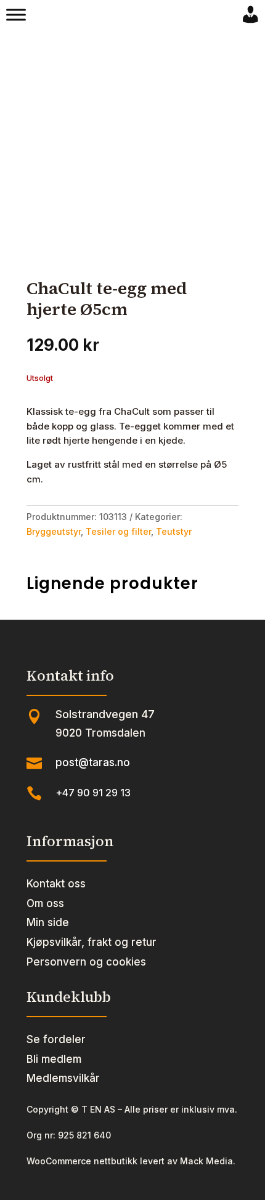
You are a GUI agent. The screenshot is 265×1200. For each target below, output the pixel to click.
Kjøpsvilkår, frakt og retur (91, 942)
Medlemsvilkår (63, 1078)
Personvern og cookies (86, 962)
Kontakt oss (56, 884)
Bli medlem (53, 1059)
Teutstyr (174, 531)
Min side (47, 922)
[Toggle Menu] (16, 15)
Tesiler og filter (118, 531)
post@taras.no (92, 762)
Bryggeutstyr (53, 531)
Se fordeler (56, 1039)
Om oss (45, 903)
